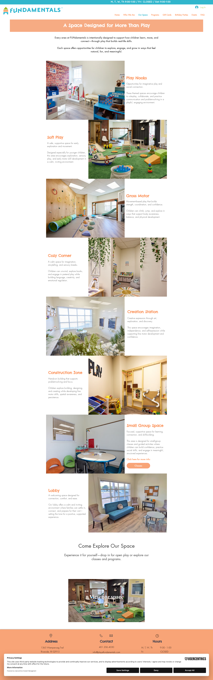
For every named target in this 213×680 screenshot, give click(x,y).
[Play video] (106, 605)
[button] (155, 15)
